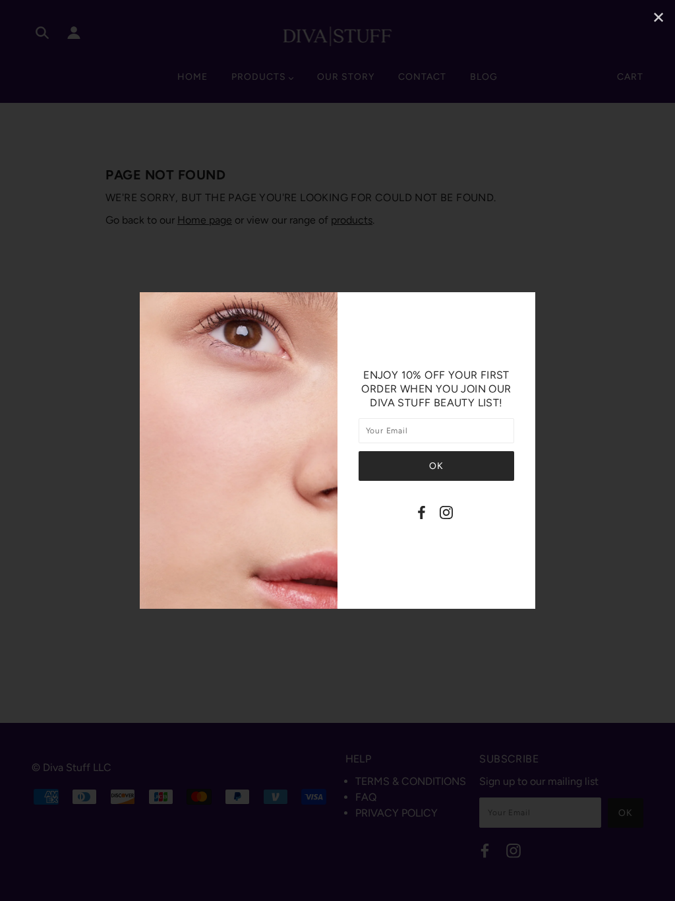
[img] (421, 515)
